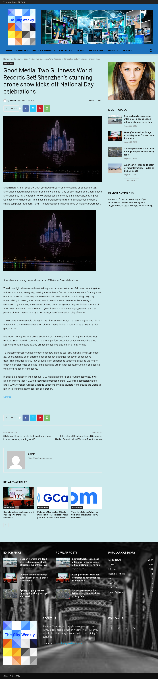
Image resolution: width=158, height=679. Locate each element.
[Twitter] (33, 108)
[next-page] (10, 525)
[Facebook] (26, 108)
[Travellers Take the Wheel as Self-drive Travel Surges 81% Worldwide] (86, 498)
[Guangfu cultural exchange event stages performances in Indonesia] (18, 498)
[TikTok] (126, 628)
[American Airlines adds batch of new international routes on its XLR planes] (115, 168)
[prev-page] (5, 525)
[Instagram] (119, 628)
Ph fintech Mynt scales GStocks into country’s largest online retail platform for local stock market (52, 515)
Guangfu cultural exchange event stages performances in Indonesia (18, 515)
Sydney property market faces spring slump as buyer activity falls (139, 151)
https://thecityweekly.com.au (40, 458)
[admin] (5, 100)
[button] (151, 50)
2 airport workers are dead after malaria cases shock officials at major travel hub (138, 119)
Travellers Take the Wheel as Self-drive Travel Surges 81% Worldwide (84, 515)
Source (7, 396)
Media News (16, 59)
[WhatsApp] (47, 108)
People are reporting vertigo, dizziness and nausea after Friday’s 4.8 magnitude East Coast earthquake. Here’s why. (130, 202)
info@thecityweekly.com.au (68, 643)
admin (13, 100)
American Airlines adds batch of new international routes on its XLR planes (139, 168)
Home (6, 59)
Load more (130, 180)
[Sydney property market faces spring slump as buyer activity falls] (115, 152)
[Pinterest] (40, 108)
